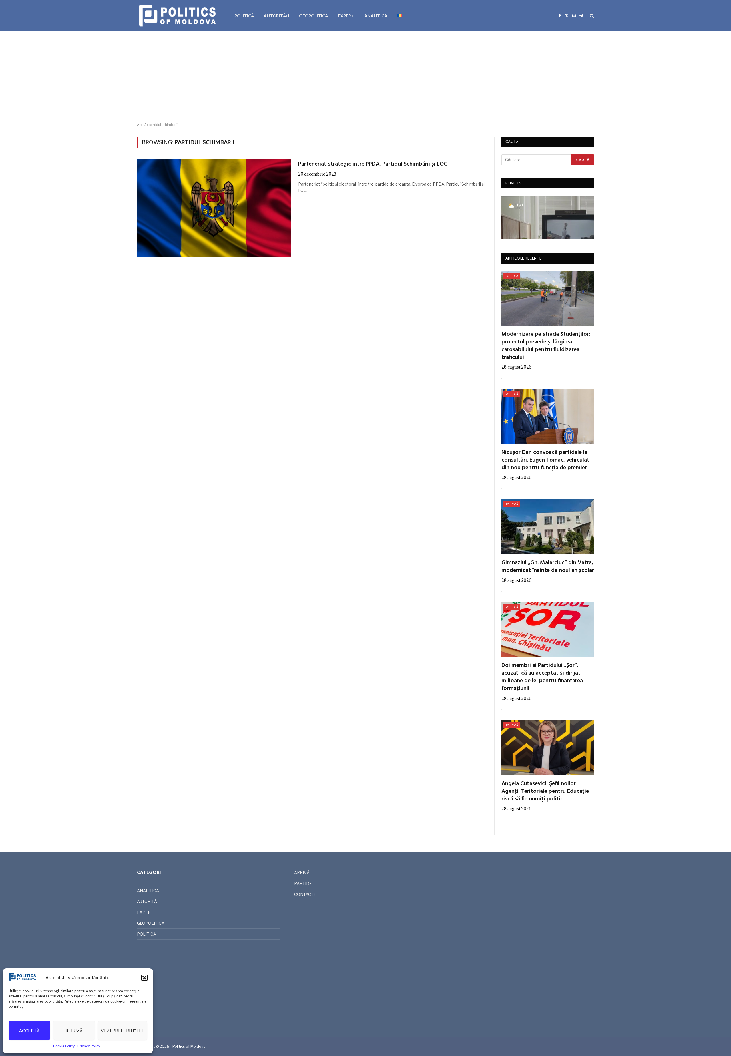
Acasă (141, 124)
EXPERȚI (346, 15)
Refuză (74, 1030)
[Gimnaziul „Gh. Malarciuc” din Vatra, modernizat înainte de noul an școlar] (547, 526)
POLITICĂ (244, 15)
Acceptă (29, 1030)
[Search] (591, 15)
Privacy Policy (88, 1046)
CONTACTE (305, 894)
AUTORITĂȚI (276, 15)
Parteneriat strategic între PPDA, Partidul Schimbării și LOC (372, 164)
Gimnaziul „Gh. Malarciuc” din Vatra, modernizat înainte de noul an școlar (547, 566)
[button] (144, 978)
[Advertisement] (365, 77)
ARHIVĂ (302, 872)
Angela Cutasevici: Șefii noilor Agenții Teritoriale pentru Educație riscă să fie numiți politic (545, 791)
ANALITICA (375, 15)
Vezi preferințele (122, 1030)
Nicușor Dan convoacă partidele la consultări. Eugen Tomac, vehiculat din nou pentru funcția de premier (545, 460)
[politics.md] (178, 15)
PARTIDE (303, 883)
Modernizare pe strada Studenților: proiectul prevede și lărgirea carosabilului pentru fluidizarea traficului (545, 346)
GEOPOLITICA (313, 15)
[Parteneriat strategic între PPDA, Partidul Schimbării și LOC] (214, 208)
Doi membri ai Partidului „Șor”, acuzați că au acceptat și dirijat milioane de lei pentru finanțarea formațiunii (542, 677)
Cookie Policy (64, 1046)
